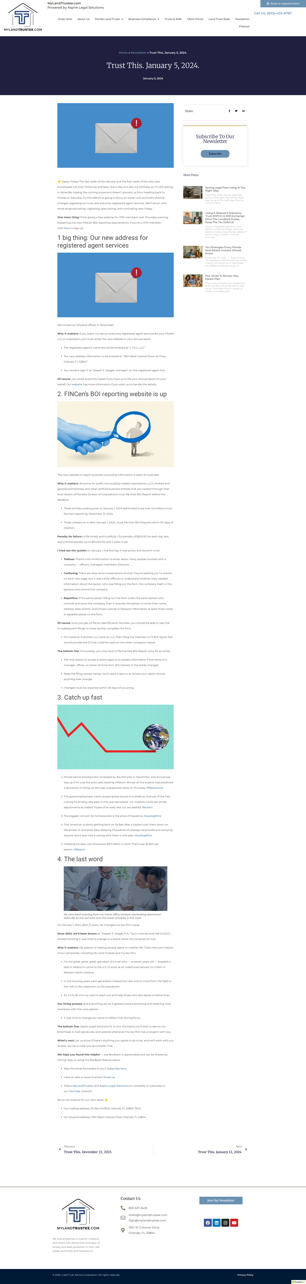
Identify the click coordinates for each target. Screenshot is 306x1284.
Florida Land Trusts (107, 19)
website (77, 384)
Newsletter (242, 19)
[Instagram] (225, 1223)
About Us (83, 19)
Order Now (65, 19)
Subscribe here (117, 1068)
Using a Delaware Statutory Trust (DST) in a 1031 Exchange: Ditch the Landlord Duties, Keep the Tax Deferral (225, 217)
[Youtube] (234, 1223)
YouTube (74, 1091)
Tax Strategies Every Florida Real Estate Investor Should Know (223, 250)
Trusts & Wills (173, 19)
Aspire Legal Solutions (114, 1085)
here (67, 228)
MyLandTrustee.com (64, 3)
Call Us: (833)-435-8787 (273, 13)
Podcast (244, 26)
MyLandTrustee (83, 1085)
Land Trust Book (219, 19)
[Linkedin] (217, 1223)
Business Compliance (142, 19)
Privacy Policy (245, 1274)
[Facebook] (208, 1223)
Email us (109, 1077)
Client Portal (195, 19)
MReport (79, 849)
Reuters (147, 807)
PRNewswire (154, 787)
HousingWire (152, 815)
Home (123, 52)
